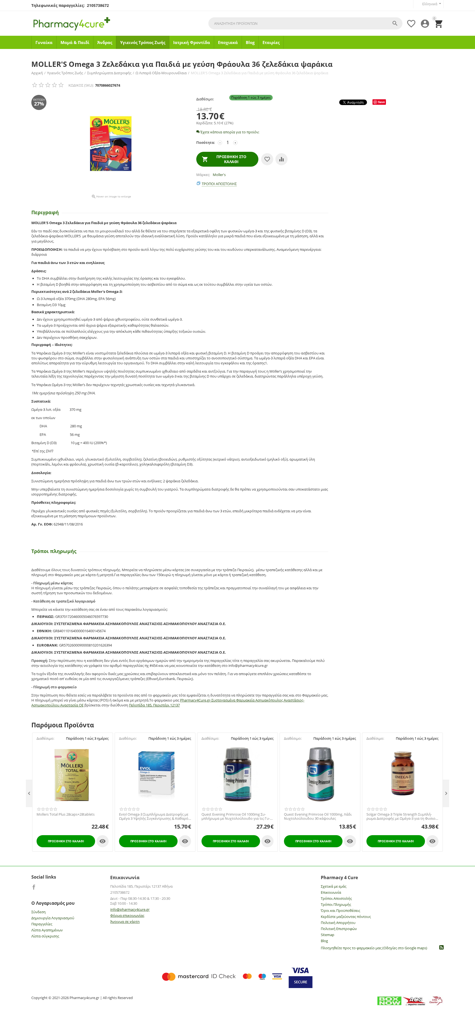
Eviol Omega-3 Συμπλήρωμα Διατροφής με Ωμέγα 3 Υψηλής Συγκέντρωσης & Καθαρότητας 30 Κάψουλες (154, 816)
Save (381, 102)
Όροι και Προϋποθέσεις (340, 910)
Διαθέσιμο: (205, 99)
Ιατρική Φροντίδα (191, 42)
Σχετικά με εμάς (333, 886)
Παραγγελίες (41, 924)
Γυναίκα (44, 42)
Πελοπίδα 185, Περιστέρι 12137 (154, 705)
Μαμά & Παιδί (74, 42)
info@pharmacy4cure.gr (130, 909)
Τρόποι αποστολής (219, 183)
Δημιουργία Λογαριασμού (52, 917)
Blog (250, 42)
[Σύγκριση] (281, 159)
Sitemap (327, 934)
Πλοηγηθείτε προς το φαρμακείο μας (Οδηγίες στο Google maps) (374, 947)
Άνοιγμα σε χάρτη (125, 921)
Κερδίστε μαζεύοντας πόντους (346, 916)
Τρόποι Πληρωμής (336, 904)
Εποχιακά (228, 42)
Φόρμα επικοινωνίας (127, 915)
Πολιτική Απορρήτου (338, 922)
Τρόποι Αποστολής (336, 898)
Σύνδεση (38, 911)
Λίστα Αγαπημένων (47, 930)
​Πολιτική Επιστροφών (339, 928)
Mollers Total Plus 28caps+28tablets (66, 814)
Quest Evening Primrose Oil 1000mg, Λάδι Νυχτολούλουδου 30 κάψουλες (318, 816)
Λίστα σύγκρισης (45, 936)
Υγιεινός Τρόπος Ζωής (142, 42)
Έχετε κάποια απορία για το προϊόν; (229, 132)
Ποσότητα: (205, 142)
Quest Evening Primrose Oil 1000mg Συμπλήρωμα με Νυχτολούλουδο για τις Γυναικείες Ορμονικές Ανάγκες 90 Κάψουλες (235, 816)
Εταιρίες (271, 42)
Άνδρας (104, 42)
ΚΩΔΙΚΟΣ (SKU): (81, 85)
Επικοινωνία (331, 892)
